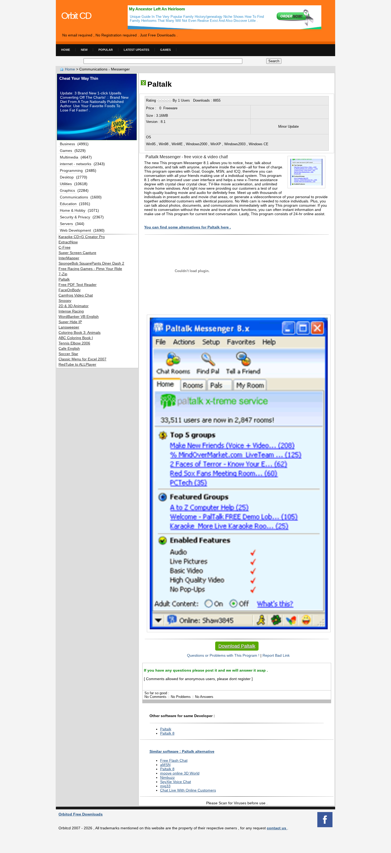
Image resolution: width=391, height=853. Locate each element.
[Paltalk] (143, 84)
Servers (66, 224)
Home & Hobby (72, 210)
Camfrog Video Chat (76, 295)
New (84, 49)
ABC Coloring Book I (76, 338)
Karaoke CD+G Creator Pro (82, 237)
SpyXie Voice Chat (175, 782)
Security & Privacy (75, 217)
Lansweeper (69, 327)
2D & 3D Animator (74, 306)
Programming (71, 170)
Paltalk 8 (167, 733)
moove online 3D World (179, 773)
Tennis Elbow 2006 (74, 343)
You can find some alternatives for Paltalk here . (187, 227)
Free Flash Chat (174, 760)
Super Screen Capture (77, 253)
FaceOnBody (70, 290)
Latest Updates (136, 49)
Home (65, 49)
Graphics (67, 190)
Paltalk (165, 729)
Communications (74, 197)
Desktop (67, 177)
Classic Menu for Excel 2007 (82, 359)
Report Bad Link (276, 655)
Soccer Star (68, 354)
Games (165, 49)
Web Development (75, 230)
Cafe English (69, 348)
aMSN (165, 765)
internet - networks (75, 164)
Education (68, 204)
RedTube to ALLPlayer (77, 364)
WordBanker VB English (79, 316)
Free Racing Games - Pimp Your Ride (90, 269)
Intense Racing (71, 311)
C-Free (64, 247)
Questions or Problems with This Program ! (222, 655)
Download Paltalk (236, 646)
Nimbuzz (167, 777)
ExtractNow (68, 242)
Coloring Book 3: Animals (80, 332)
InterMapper (69, 258)
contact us (277, 828)
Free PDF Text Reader (78, 284)
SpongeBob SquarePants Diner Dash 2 (91, 263)
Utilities (66, 184)
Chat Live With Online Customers (188, 790)
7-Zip (63, 274)
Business (67, 144)
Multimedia (69, 157)
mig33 (165, 786)
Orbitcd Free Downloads (81, 814)
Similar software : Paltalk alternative (181, 751)
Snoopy (65, 300)
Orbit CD (76, 15)
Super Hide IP (70, 322)
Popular (105, 49)
